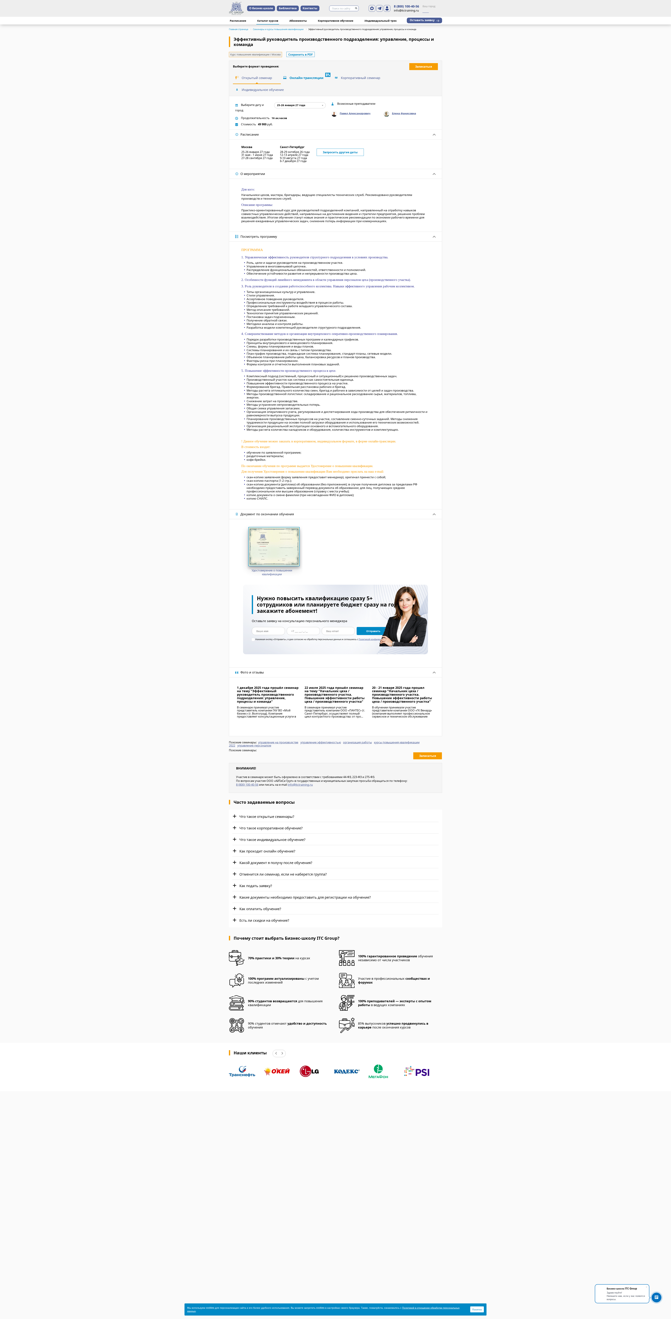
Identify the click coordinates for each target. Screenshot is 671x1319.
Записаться (423, 67)
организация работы (357, 742)
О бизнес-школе (261, 8)
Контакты (310, 8)
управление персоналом (254, 745)
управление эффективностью (320, 742)
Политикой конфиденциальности (376, 639)
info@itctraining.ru (300, 785)
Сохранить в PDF (300, 54)
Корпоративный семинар (360, 78)
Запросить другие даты (340, 152)
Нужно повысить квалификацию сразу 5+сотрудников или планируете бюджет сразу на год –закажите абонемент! (329, 604)
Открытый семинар (257, 78)
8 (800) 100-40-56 (406, 6)
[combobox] (300, 105)
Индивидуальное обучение (263, 90)
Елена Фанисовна (404, 113)
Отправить (373, 631)
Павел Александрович (355, 113)
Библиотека (288, 8)
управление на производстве (278, 742)
